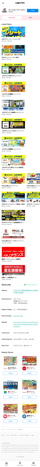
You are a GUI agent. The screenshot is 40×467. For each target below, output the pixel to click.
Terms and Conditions (24, 435)
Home (6, 465)
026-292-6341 (18, 316)
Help (8, 435)
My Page (33, 465)
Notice (3, 435)
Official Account (31, 285)
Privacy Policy (14, 435)
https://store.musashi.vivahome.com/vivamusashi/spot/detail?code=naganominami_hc (25, 324)
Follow (33, 11)
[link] (4, 10)
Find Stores (20, 465)
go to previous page (3, 3)
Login (32, 435)
